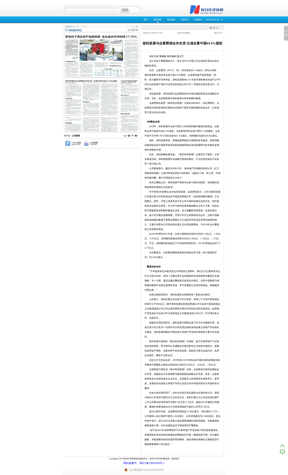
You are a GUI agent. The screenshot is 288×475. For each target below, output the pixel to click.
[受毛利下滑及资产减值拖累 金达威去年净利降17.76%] (101, 55)
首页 (146, 20)
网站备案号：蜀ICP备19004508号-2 (144, 463)
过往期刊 (185, 20)
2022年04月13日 (212, 20)
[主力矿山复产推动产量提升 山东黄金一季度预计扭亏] (129, 105)
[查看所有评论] (282, 452)
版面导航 (158, 20)
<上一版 (126, 136)
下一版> (134, 136)
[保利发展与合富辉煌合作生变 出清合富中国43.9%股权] (91, 97)
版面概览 (171, 20)
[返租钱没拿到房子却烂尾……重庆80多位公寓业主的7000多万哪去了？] (91, 124)
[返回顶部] (282, 445)
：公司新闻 (75, 136)
